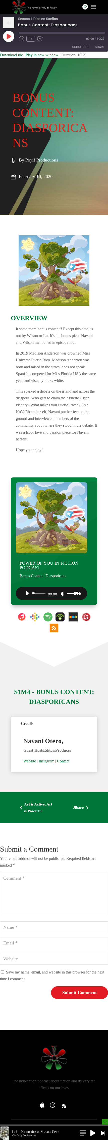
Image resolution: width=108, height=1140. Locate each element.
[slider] (73, 593)
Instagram (46, 761)
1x (30, 39)
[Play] (27, 593)
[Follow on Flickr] (54, 1103)
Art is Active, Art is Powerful (35, 807)
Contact (63, 761)
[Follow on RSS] (64, 1106)
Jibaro (81, 807)
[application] (51, 593)
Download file (11, 55)
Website (29, 761)
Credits (27, 723)
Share (99, 47)
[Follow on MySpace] (44, 1103)
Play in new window (42, 55)
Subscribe (80, 47)
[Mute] (62, 593)
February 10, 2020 (35, 176)
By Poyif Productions (38, 159)
